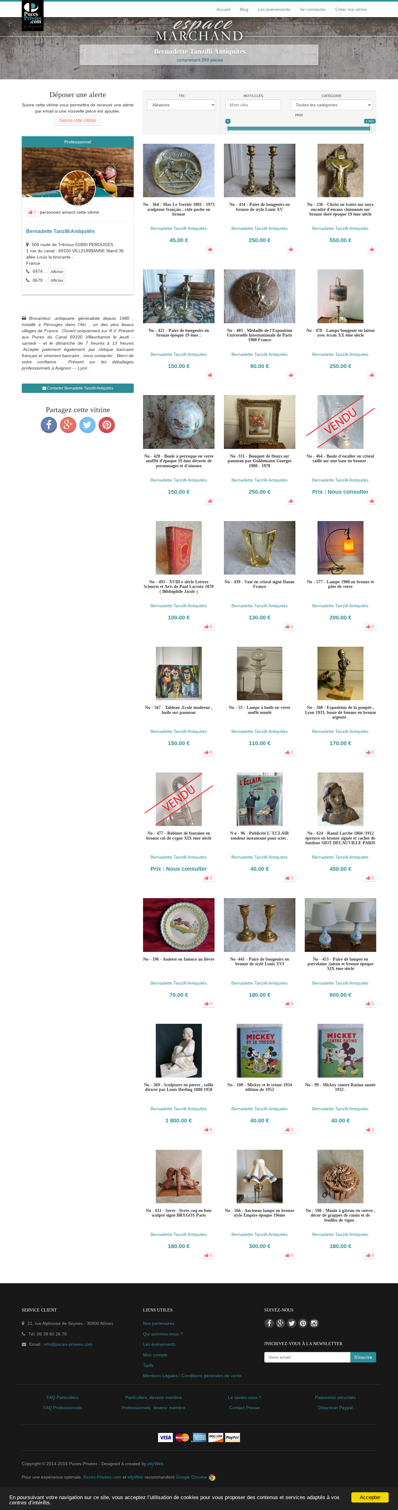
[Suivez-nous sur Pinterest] (303, 1323)
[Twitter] (87, 425)
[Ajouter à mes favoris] (178, 583)
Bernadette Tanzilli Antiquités (60, 231)
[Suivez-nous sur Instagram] (314, 1323)
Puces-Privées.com (102, 1477)
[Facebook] (49, 425)
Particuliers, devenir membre (153, 1397)
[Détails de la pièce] (166, 583)
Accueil (223, 9)
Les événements (274, 9)
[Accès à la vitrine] (191, 583)
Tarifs (148, 1365)
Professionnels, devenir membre (153, 1407)
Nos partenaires (158, 1323)
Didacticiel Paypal (335, 1407)
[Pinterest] (107, 425)
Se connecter (313, 9)
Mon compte (155, 1354)
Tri (181, 96)
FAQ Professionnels (62, 1407)
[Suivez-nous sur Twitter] (292, 1323)
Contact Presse (244, 1407)
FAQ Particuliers (62, 1397)
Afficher (57, 272)
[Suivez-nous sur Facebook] (269, 1323)
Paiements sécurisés (335, 1397)
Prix (299, 115)
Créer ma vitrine (351, 9)
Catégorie (331, 96)
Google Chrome (192, 1477)
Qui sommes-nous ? (163, 1333)
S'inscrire (363, 1357)
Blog (244, 9)
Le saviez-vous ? (244, 1397)
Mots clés (253, 96)
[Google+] (68, 425)
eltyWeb (155, 1463)
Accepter (370, 1497)
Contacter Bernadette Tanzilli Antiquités (79, 388)
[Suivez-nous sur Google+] (280, 1323)
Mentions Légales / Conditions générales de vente (192, 1375)
